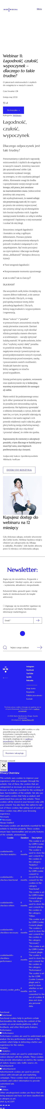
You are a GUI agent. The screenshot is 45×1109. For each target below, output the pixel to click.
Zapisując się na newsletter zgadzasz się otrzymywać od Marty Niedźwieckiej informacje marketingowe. (22, 609)
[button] (19, 470)
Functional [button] (4, 1012)
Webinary (17, 115)
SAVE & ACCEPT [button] (7, 1101)
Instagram (30, 666)
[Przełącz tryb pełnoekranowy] (6, 1105)
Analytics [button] (4, 1048)
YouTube (29, 673)
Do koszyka (12, 110)
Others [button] (3, 1086)
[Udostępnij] (4, 1105)
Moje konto (31, 688)
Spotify (29, 677)
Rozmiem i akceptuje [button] (15, 753)
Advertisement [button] (6, 1066)
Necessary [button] (4, 816)
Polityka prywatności (34, 695)
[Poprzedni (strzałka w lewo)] (1, 1108)
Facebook (30, 670)
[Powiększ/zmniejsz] (9, 1105)
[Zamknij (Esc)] (1, 1105)
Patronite (29, 680)
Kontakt (29, 699)
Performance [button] (6, 1030)
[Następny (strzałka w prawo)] (4, 1108)
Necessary (6, 819)
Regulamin (30, 692)
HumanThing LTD (28, 720)
